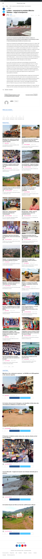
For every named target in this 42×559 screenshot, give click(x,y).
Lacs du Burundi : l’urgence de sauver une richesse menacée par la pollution (30, 164)
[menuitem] (1, 1)
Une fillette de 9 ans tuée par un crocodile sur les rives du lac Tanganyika (29, 189)
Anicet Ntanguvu (7, 360)
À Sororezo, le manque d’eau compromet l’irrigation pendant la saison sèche (29, 260)
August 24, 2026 (33, 191)
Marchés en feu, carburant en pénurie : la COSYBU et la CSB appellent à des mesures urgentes (11, 140)
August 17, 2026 (33, 286)
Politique (9, 8)
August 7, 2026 (32, 359)
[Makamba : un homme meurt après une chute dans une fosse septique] (11, 275)
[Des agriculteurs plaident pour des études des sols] (30, 348)
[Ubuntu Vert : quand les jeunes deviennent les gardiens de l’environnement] (11, 203)
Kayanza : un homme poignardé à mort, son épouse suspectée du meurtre (11, 259)
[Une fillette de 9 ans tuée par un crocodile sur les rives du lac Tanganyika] (30, 180)
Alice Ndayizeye (26, 263)
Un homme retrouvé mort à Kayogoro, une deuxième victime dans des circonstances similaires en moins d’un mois (30, 141)
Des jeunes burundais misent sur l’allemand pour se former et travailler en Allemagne (30, 236)
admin (11, 14)
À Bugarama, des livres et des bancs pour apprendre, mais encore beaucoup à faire (11, 236)
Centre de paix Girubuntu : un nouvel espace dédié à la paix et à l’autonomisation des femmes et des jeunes (30, 308)
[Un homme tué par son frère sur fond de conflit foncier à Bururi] (11, 180)
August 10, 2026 (34, 335)
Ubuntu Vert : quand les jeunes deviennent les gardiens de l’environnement (9, 213)
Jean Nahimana (7, 261)
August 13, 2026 (12, 310)
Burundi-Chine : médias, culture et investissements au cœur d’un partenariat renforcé (29, 213)
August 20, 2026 (34, 239)
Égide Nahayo (7, 143)
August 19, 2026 (13, 261)
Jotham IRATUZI (26, 359)
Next (9, 366)
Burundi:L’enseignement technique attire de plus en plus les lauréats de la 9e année (11, 358)
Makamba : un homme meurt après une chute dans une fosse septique (11, 283)
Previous (5, 366)
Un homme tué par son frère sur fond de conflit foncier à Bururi (11, 188)
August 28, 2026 (12, 143)
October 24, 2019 (12, 15)
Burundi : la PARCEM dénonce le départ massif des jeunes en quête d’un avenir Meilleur (11, 308)
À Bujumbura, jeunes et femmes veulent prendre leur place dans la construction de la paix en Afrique (30, 333)
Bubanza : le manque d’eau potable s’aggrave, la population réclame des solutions (30, 284)
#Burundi (6, 89)
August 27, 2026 (33, 144)
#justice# (10, 89)
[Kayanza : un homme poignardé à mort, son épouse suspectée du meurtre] (11, 251)
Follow (16, 101)
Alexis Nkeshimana (27, 286)
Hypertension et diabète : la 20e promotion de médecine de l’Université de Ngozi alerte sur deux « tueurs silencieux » (11, 333)
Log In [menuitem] (3, 0)
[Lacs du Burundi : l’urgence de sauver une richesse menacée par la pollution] (30, 156)
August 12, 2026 (34, 311)
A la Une (4, 137)
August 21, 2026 (15, 239)
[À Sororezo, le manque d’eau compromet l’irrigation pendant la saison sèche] (30, 251)
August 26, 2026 (15, 168)
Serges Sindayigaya (27, 144)
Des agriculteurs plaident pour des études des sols (29, 357)
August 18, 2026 (32, 263)
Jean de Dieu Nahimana (8, 168)
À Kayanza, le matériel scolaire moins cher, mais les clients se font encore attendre (11, 165)
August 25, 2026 (15, 190)
